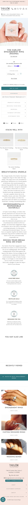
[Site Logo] (5, 9)
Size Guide (14, 78)
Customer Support (13, 488)
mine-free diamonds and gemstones (12, 221)
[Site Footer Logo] (14, 465)
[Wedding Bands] (14, 447)
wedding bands (13, 249)
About (13, 492)
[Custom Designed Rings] (14, 422)
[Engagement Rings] (14, 398)
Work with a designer (9, 262)
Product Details (14, 102)
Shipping (14, 109)
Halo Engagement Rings (13, 14)
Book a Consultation (14, 480)
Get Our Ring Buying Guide (13, 496)
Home (4, 14)
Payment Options (14, 112)
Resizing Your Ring (14, 106)
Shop (13, 484)
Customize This (14, 116)
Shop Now (14, 410)
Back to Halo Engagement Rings (15, 377)
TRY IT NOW (14, 3)
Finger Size (14, 70)
